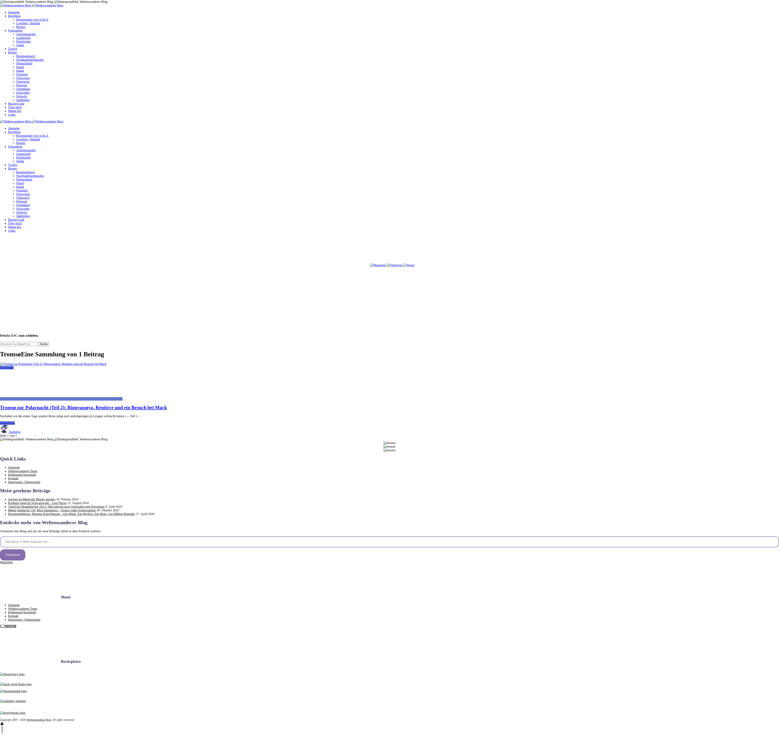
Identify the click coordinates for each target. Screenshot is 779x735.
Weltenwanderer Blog (39, 719)
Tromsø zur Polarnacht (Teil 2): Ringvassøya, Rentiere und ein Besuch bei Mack (83, 407)
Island (20, 70)
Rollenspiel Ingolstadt (22, 474)
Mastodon (6, 562)
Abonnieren (12, 554)
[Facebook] (30, 265)
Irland (20, 67)
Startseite (14, 12)
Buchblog (14, 16)
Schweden (23, 92)
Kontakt (13, 478)
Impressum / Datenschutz (24, 482)
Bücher (21, 27)
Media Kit (14, 111)
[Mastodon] (378, 265)
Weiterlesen (7, 423)
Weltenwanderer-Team (22, 471)
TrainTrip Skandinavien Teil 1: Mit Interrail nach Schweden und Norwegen (56, 506)
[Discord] (277, 265)
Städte (20, 45)
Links (11, 114)
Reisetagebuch (25, 56)
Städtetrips (23, 100)
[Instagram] (92, 265)
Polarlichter (23, 41)
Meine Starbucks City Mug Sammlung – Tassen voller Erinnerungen (52, 510)
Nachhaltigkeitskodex (30, 59)
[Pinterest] (153, 265)
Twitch (12, 49)
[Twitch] (338, 265)
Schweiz (21, 96)
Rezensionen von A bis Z (32, 19)
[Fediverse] (394, 265)
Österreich (22, 81)
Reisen (12, 52)
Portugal (21, 85)
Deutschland (24, 63)
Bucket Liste (16, 103)
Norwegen (23, 78)
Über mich (15, 107)
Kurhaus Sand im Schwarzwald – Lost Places (37, 503)
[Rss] (215, 265)
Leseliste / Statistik (28, 23)
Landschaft (23, 38)
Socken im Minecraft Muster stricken (31, 499)
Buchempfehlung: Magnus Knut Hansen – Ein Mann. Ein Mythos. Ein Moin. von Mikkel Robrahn (71, 514)
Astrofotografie (26, 34)
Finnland (22, 74)
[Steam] (408, 265)
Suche (43, 344)
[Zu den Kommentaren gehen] (31, 399)
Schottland (23, 89)
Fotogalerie (15, 30)
